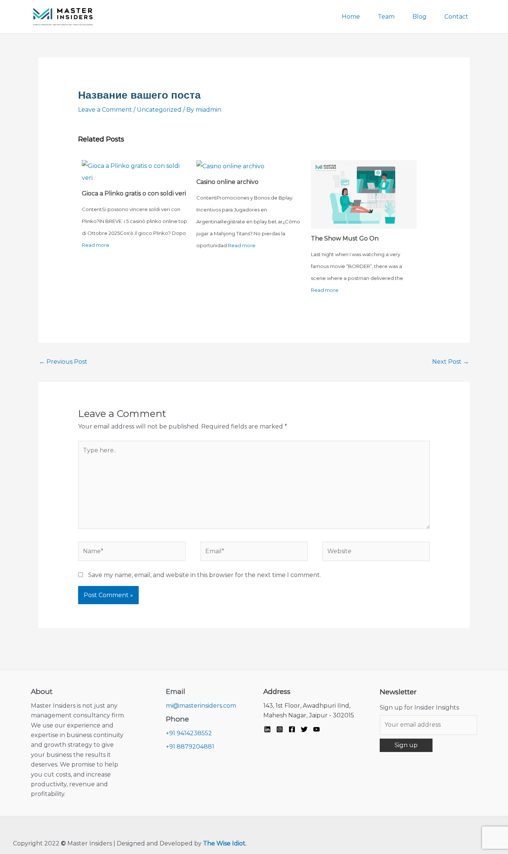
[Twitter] (304, 729)
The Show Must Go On (345, 238)
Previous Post (63, 361)
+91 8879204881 (190, 746)
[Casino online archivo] (230, 165)
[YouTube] (316, 729)
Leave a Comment (105, 109)
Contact (456, 16)
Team (386, 16)
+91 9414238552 (189, 733)
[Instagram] (280, 729)
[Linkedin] (267, 729)
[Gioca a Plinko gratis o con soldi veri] (134, 171)
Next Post (450, 361)
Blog (419, 16)
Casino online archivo (227, 181)
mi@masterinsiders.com (201, 705)
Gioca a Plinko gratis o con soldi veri (134, 193)
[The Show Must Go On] (364, 194)
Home (351, 16)
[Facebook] (292, 729)
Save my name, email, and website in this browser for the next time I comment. (204, 575)
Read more (95, 245)
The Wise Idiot (224, 843)
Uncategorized (159, 109)
